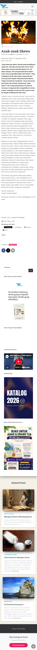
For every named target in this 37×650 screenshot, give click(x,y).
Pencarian (7, 267)
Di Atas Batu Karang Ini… (14, 604)
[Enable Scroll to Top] (33, 646)
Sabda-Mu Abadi (9, 514)
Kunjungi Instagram (18, 645)
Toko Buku (20, 1)
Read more (16, 571)
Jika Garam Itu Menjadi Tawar (17, 557)
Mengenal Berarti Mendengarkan (18, 517)
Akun (15, 1)
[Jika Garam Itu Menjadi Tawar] (18, 540)
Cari (31, 270)
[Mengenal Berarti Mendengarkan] (18, 500)
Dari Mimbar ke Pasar (10, 554)
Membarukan (13, 244)
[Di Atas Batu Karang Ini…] (18, 587)
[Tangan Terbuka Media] (4, 6)
